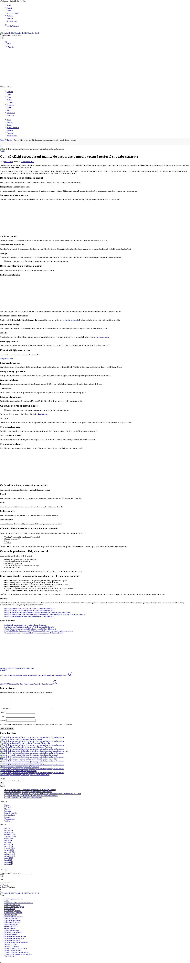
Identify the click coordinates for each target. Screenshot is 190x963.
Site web (3, 720)
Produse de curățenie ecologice (15, 936)
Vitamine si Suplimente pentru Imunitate (18, 954)
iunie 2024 (8, 840)
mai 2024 (7, 842)
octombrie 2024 (9, 834)
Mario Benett (8, 162)
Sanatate (9, 8)
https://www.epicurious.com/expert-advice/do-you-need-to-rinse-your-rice (29, 610)
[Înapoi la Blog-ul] (1, 679)
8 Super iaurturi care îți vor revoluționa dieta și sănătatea (19, 767)
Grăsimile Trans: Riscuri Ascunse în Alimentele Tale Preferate (21, 763)
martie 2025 (8, 830)
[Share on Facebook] (2, 670)
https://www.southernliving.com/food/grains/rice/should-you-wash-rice (28, 616)
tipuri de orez (43, 414)
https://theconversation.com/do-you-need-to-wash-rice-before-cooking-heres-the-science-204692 (37, 612)
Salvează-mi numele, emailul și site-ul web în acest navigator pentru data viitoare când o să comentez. (38, 724)
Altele (6, 901)
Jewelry (9, 100)
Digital (9, 94)
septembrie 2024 (10, 836)
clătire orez (12, 668)
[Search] (2, 37)
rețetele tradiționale (102, 337)
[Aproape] (1, 777)
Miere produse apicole (12, 922)
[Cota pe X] (1, 670)
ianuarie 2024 (9, 850)
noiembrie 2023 (9, 854)
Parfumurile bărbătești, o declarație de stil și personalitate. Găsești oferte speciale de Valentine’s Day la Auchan (42, 794)
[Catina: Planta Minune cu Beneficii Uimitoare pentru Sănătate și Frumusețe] (95, 745)
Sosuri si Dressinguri (11, 946)
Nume (3, 712)
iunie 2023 (8, 860)
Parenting (10, 18)
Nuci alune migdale (11, 924)
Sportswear (10, 105)
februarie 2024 (9, 848)
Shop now (10, 115)
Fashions (10, 92)
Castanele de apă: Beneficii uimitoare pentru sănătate (18, 771)
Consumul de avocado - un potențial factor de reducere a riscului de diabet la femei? (29, 755)
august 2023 (8, 858)
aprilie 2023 (8, 862)
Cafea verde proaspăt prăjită (14, 907)
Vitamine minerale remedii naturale (16, 952)
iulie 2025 (7, 828)
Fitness (6, 805)
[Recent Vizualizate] (6, 871)
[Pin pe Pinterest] (4, 670)
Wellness (10, 16)
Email (2, 716)
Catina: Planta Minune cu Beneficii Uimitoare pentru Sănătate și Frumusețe (30, 629)
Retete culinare (12, 21)
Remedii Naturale (13, 13)
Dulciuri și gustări (10, 915)
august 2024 (8, 838)
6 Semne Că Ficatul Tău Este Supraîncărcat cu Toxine (23, 798)
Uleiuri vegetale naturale (12, 950)
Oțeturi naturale (9, 928)
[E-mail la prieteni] (6, 670)
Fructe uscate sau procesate (13, 917)
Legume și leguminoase (12, 921)
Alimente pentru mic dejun (13, 899)
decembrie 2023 (10, 852)
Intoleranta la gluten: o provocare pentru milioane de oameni (25, 625)
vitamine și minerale (71, 320)
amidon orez (4, 668)
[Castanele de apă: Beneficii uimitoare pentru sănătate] (95, 769)
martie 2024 (8, 846)
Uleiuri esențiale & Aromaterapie (15, 948)
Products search (5, 35)
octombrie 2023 (9, 856)
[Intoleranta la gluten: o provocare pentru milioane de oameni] (95, 737)
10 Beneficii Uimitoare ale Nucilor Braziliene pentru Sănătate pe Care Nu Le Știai (28, 759)
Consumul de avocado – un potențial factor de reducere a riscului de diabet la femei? (33, 633)
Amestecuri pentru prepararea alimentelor (18, 903)
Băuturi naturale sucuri (12, 905)
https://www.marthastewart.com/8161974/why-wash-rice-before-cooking (29, 608)
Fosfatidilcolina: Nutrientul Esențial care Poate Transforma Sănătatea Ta (29, 627)
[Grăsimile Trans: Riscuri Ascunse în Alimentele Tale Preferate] (95, 761)
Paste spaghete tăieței (11, 930)
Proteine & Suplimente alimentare (16, 942)
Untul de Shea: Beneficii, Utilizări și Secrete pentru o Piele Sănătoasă (28, 792)
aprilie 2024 (8, 844)
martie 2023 (8, 864)
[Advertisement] (95, 67)
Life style (7, 807)
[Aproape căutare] (2, 881)
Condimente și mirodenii (12, 911)
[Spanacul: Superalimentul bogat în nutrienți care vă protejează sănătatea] (95, 773)
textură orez (30, 668)
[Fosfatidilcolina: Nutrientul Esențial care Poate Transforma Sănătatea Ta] (95, 741)
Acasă (2, 140)
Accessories (11, 113)
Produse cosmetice (10, 934)
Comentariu (4, 708)
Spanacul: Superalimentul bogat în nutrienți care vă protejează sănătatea (24, 775)
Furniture (10, 102)
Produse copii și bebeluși (13, 932)
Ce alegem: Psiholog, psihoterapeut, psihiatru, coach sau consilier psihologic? (31, 796)
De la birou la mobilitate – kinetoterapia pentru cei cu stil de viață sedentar (30, 790)
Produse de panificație (12, 940)
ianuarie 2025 (9, 832)
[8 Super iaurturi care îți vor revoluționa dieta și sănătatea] (95, 765)
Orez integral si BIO (11, 926)
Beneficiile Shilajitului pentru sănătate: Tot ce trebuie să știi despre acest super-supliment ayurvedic (38, 631)
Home (9, 5)
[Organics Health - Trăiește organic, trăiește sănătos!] (19, 33)
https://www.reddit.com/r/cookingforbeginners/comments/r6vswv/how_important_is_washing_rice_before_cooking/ (44, 614)
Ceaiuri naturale (9, 909)
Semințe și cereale (10, 944)
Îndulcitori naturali (10, 919)
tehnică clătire (21, 668)
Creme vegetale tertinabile (13, 913)
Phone (9, 97)
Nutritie (9, 11)
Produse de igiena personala (14, 938)
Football (9, 107)
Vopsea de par (9, 956)
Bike (8, 110)
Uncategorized (9, 819)
